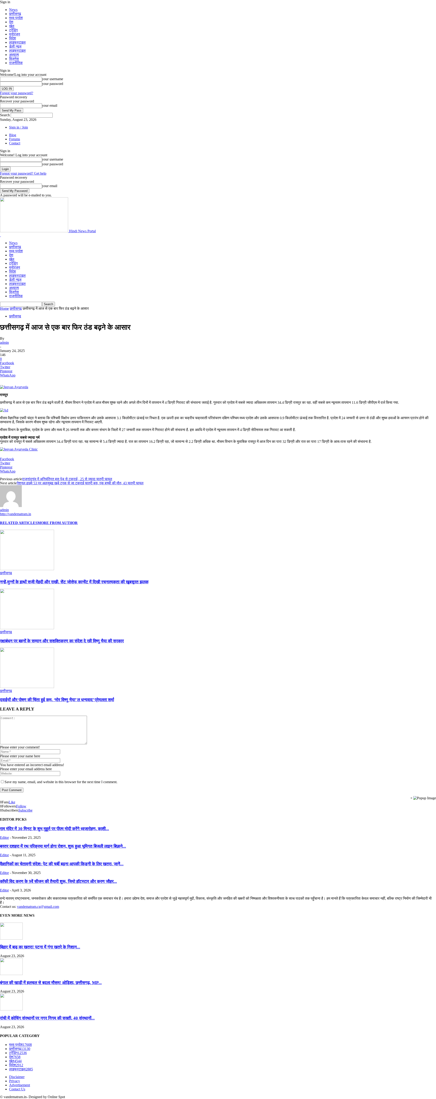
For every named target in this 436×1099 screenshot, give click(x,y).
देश (11, 22)
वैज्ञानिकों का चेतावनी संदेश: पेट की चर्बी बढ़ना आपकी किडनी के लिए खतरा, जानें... (62, 863)
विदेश (12, 38)
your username (52, 79)
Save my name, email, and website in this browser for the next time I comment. (61, 782)
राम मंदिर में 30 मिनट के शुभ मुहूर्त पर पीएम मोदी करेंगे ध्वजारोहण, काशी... (54, 828)
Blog (12, 135)
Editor (4, 837)
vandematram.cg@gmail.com (38, 906)
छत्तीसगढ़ (15, 14)
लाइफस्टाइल (17, 42)
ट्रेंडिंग (13, 30)
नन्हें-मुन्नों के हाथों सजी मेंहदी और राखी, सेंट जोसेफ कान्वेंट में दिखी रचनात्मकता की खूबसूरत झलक (74, 581)
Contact (14, 143)
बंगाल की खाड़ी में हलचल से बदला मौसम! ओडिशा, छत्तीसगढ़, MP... (51, 982)
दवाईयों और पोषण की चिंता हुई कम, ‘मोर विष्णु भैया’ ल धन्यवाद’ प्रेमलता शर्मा (57, 699)
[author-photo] (11, 506)
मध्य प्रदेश (16, 18)
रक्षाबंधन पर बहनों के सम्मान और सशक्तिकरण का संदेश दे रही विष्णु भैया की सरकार (62, 641)
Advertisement (19, 1085)
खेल (11, 26)
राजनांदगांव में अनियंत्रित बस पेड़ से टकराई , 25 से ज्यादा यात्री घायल (67, 479)
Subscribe (25, 810)
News (13, 10)
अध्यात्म (14, 55)
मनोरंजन (14, 34)
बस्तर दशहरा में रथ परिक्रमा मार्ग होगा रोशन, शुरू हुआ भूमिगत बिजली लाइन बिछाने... (63, 846)
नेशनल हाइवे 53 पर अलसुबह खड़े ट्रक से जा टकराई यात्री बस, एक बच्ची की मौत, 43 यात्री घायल (80, 483)
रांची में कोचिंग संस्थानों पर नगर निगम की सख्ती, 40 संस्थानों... (47, 1018)
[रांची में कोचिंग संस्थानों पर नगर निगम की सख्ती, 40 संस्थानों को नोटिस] (11, 1009)
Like (12, 802)
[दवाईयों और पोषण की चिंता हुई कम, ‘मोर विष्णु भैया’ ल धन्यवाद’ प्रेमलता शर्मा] (27, 687)
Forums (14, 139)
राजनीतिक (16, 63)
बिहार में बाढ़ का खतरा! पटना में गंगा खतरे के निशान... (40, 947)
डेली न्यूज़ (15, 46)
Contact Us (17, 1089)
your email (49, 105)
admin (4, 342)
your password (52, 84)
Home (4, 308)
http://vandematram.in (15, 514)
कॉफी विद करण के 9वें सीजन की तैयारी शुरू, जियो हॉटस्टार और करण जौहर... (58, 881)
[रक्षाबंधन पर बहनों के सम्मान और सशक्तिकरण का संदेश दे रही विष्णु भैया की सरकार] (27, 628)
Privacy (14, 1081)
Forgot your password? (16, 93)
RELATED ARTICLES (18, 523)
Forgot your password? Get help (23, 173)
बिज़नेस (14, 59)
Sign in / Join (18, 127)
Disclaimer (17, 1077)
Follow (21, 806)
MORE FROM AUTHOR (57, 523)
